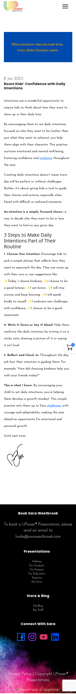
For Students (36, 565)
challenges (54, 405)
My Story (37, 581)
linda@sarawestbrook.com (38, 537)
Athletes (37, 561)
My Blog (38, 606)
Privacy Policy (20, 674)
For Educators (36, 573)
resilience (46, 158)
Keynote (37, 577)
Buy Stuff (38, 610)
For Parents (37, 569)
